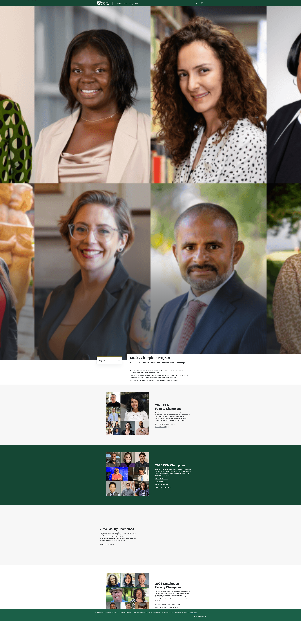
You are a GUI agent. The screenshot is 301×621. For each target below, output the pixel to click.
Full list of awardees (106, 544)
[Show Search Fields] (196, 3)
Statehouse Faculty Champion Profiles (166, 604)
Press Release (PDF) (161, 427)
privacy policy (193, 612)
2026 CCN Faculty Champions (164, 424)
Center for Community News (127, 3)
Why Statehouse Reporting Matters (165, 607)
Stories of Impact (160, 484)
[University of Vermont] (55, 5)
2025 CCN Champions (161, 479)
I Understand (200, 616)
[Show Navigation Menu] (202, 3)
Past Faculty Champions (162, 487)
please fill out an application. (169, 380)
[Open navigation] (119, 360)
